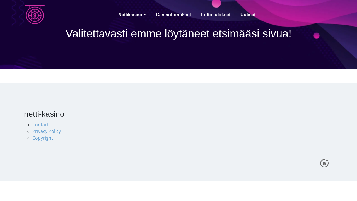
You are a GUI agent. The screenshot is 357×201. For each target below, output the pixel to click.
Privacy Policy (46, 131)
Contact (40, 124)
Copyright (42, 138)
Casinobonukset (173, 14)
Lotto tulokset (215, 14)
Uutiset (247, 14)
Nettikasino (130, 14)
